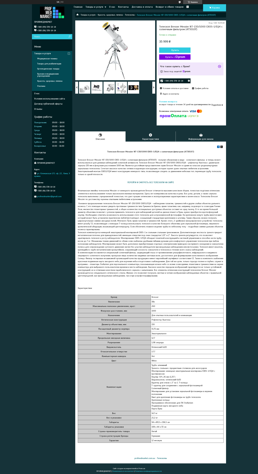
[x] (221, 147)
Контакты (123, 6)
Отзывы (38, 109)
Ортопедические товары (48, 69)
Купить (175, 50)
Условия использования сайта (49, 98)
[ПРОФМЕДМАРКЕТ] (52, 12)
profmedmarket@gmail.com (49, 196)
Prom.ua (142, 468)
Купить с (170, 57)
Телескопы (130, 15)
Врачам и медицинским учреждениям (48, 75)
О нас (112, 6)
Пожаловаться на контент (123, 471)
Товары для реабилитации (49, 63)
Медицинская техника (47, 58)
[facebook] (218, 147)
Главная (78, 6)
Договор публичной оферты (48, 103)
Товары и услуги (94, 6)
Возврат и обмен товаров (169, 6)
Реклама (41, 86)
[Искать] (69, 36)
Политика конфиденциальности (148, 471)
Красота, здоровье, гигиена (110, 15)
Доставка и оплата (142, 6)
